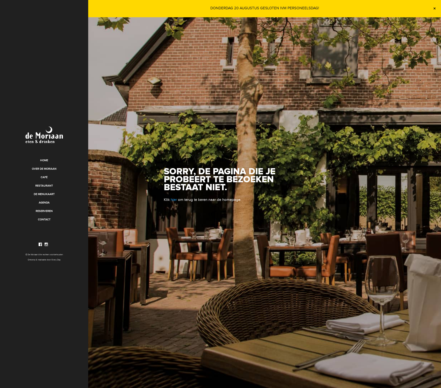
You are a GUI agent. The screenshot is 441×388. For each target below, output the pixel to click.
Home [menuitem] (44, 160)
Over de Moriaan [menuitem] (44, 169)
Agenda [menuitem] (44, 202)
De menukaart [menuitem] (44, 194)
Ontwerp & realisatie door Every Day (44, 259)
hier (174, 199)
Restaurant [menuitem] (44, 185)
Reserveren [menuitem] (44, 211)
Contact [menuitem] (44, 219)
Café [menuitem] (44, 177)
